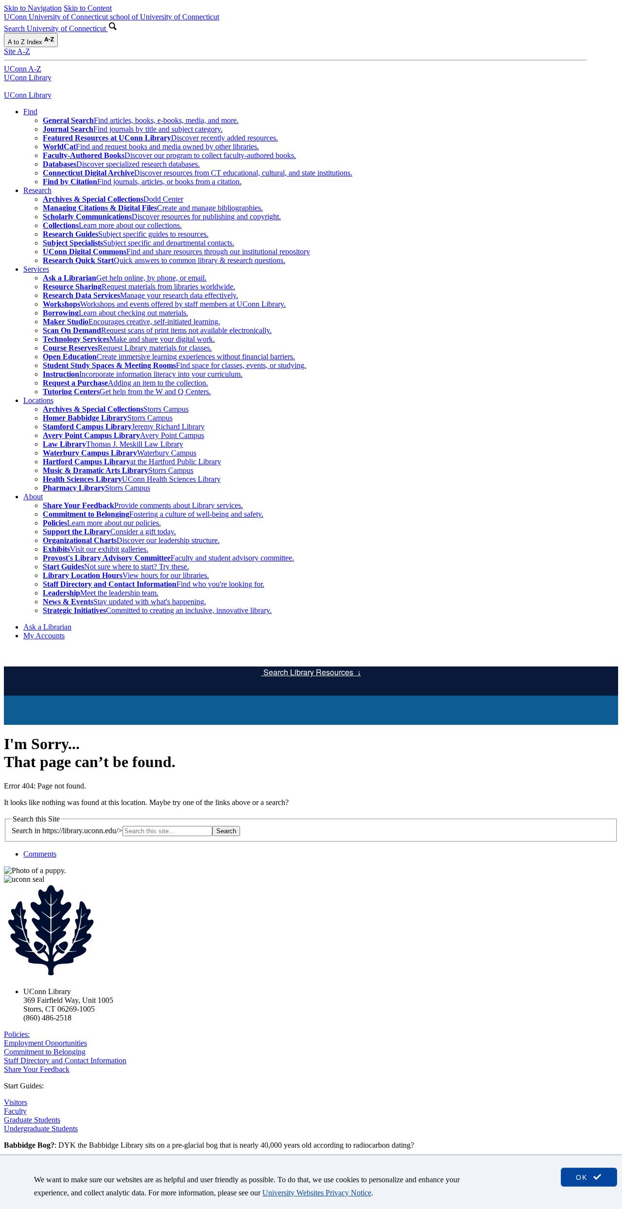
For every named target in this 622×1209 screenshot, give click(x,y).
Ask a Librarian (47, 627)
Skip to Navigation (33, 8)
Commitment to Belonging (45, 1052)
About (33, 496)
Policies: (17, 1034)
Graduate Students (32, 1120)
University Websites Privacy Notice (316, 1193)
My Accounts (44, 635)
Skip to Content (88, 8)
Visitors (15, 1102)
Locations (38, 400)
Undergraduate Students (41, 1128)
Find (30, 111)
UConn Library (28, 77)
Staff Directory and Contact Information (65, 1060)
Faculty (15, 1111)
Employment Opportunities (45, 1043)
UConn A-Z (22, 69)
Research (37, 190)
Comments (39, 854)
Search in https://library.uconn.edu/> (67, 830)
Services (36, 269)
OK (583, 1177)
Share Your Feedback (36, 1069)
